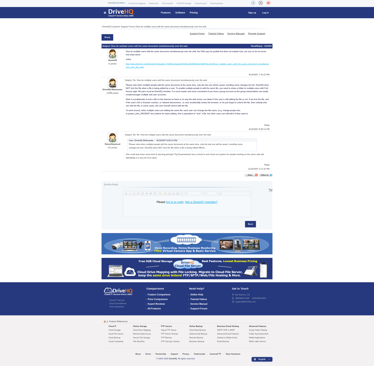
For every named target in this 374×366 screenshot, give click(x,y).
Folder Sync (154, 3)
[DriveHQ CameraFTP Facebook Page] (253, 3)
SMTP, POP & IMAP (226, 330)
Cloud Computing (116, 341)
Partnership (160, 354)
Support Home (197, 33)
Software (180, 12)
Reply (107, 37)
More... (203, 148)
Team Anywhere (216, 3)
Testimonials (199, 354)
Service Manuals (236, 33)
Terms (148, 354)
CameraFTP (215, 354)
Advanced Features (257, 326)
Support (174, 354)
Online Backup (196, 326)
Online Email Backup (198, 334)
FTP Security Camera (170, 341)
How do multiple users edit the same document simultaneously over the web (171, 26)
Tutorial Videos (216, 33)
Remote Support (256, 33)
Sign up (252, 12)
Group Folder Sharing (258, 330)
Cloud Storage (115, 330)
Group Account (201, 3)
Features (166, 12)
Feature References (118, 321)
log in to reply (174, 202)
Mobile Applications (257, 338)
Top (270, 190)
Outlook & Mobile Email (227, 338)
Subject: (106, 46)
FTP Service (166, 326)
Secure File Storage (141, 338)
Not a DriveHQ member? (201, 202)
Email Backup (223, 341)
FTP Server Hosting (169, 334)
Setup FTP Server (168, 330)
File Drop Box (167, 3)
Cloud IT (112, 326)
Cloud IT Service (117, 300)
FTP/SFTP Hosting (184, 3)
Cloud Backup (114, 338)
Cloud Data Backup (197, 330)
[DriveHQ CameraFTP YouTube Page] (268, 3)
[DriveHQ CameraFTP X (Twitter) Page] (260, 3)
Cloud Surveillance (118, 303)
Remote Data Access (142, 334)
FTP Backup (166, 338)
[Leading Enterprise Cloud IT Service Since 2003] (187, 268)
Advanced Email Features (228, 334)
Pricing (194, 12)
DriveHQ (173, 358)
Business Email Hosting (228, 326)
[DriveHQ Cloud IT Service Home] (119, 12)
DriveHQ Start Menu (116, 3)
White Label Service (257, 341)
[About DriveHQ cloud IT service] (118, 293)
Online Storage (140, 326)
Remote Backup (196, 338)
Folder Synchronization (258, 334)
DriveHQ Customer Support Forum (119, 26)
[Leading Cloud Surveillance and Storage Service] (187, 243)
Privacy (185, 354)
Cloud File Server (116, 334)
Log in (265, 12)
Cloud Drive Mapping (136, 3)
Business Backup (196, 341)
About (138, 354)
